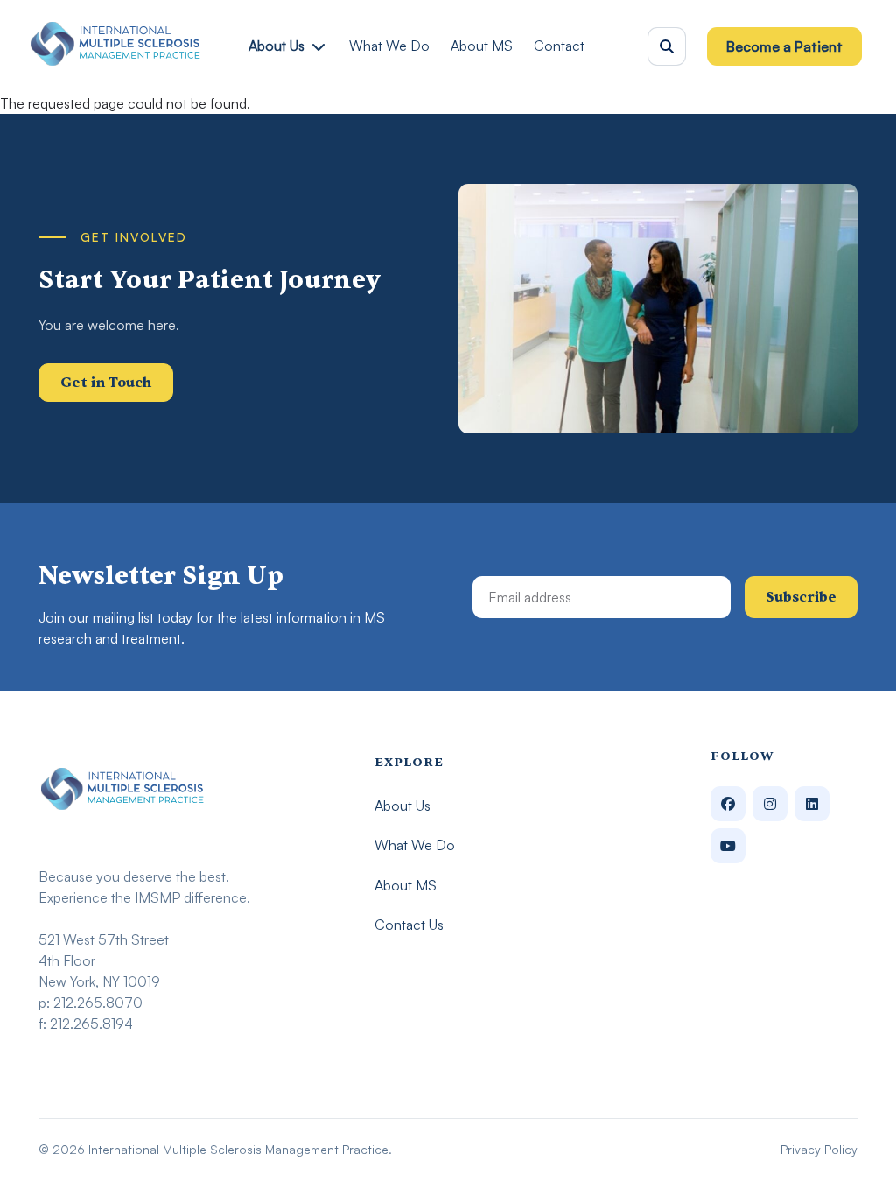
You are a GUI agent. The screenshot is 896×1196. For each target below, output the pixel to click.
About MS (482, 45)
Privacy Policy (819, 1149)
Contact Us (409, 924)
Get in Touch (105, 382)
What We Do (389, 45)
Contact (559, 45)
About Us (276, 45)
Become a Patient (784, 46)
